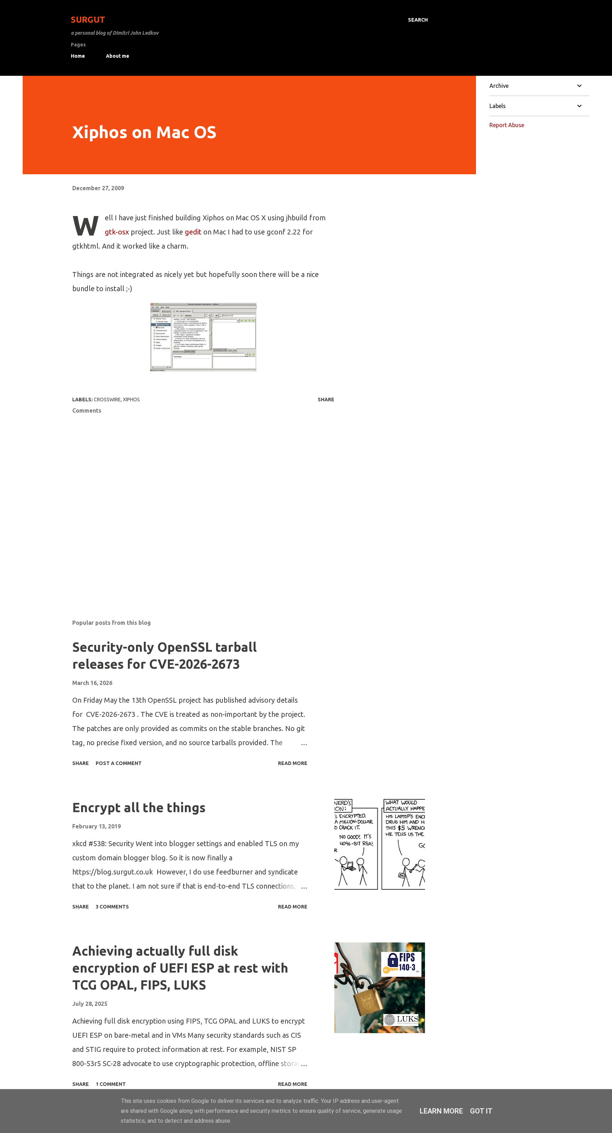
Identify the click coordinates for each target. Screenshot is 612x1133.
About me (117, 56)
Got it (481, 1111)
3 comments (112, 907)
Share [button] (326, 399)
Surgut (88, 19)
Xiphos (131, 399)
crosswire (107, 399)
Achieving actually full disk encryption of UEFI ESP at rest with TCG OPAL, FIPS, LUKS (180, 968)
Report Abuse (506, 125)
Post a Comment (119, 763)
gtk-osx (117, 232)
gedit (193, 232)
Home (78, 56)
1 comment (111, 1084)
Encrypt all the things (138, 807)
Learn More (441, 1111)
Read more (292, 763)
